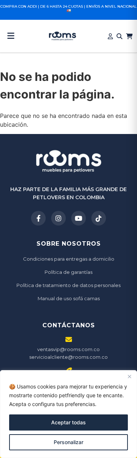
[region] (68, 414)
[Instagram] (58, 218)
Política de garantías (68, 272)
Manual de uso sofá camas (69, 298)
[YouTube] (78, 218)
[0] (129, 36)
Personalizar (68, 442)
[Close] (129, 376)
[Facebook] (38, 218)
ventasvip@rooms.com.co (68, 349)
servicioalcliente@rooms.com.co (68, 357)
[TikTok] (98, 218)
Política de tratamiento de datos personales (68, 285)
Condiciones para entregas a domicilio (68, 259)
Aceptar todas (68, 422)
